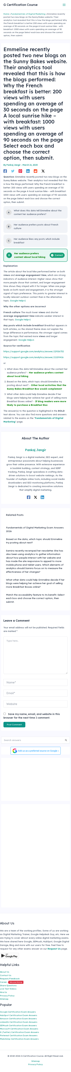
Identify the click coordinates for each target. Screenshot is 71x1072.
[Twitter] (12, 171)
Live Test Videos (8, 988)
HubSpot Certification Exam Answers (18, 1015)
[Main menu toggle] (64, 4)
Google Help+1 (18, 300)
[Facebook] (5, 171)
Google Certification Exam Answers (18, 1012)
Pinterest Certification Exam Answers (18, 1035)
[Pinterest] (20, 171)
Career (11, 982)
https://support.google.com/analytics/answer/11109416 (33, 357)
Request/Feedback (10, 978)
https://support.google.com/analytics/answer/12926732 (33, 351)
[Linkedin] (28, 171)
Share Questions (8, 985)
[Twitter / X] (43, 171)
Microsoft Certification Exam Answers (19, 1028)
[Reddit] (35, 171)
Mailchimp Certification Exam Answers (19, 1039)
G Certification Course (20, 5)
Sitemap (4, 999)
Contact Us (5, 975)
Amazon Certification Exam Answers (18, 1018)
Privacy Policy (7, 995)
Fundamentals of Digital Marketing (28, 14)
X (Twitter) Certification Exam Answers (19, 1032)
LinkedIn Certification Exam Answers (18, 1022)
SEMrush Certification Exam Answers (18, 1025)
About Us (4, 972)
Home (6, 14)
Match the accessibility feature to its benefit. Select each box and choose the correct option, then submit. (35, 598)
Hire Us (3, 992)
